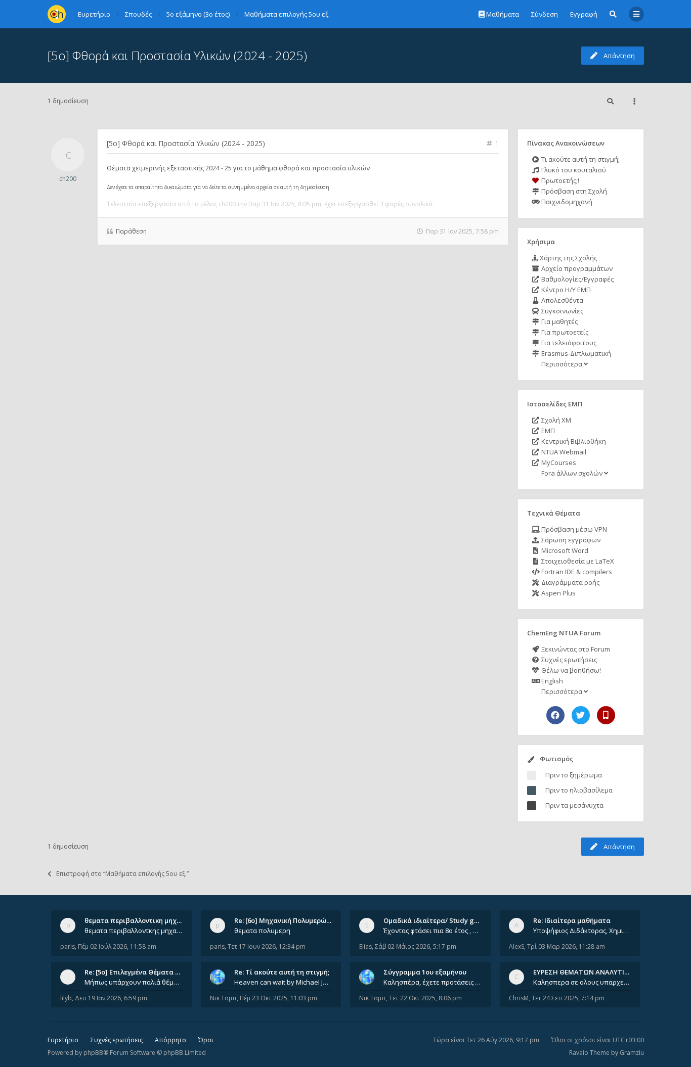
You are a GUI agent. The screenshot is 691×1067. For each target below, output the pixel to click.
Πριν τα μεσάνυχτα (574, 805)
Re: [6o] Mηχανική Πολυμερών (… (286, 920)
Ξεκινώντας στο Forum (575, 649)
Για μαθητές (559, 321)
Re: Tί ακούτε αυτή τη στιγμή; (281, 972)
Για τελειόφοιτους (568, 342)
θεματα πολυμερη (262, 930)
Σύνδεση (544, 14)
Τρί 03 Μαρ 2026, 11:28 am (566, 946)
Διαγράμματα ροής (569, 582)
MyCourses (558, 462)
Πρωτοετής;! (559, 180)
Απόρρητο (170, 1040)
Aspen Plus (558, 592)
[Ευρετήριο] (57, 14)
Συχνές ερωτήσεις (568, 659)
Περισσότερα (562, 363)
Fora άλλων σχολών (572, 473)
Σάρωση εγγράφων (570, 539)
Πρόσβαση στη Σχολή (573, 191)
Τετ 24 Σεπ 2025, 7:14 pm (568, 998)
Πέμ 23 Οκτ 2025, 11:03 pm (278, 998)
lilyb (66, 998)
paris (67, 946)
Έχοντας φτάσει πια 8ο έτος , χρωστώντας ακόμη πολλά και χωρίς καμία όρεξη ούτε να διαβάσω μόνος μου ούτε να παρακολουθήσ (432, 930)
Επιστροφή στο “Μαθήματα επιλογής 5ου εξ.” (122, 873)
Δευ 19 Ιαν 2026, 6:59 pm (111, 998)
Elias (365, 946)
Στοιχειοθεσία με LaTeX (577, 561)
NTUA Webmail (563, 451)
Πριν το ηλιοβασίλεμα (579, 790)
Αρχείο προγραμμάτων (576, 268)
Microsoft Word (564, 550)
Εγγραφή (583, 14)
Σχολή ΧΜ (555, 420)
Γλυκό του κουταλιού (573, 169)
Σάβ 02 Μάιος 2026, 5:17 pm (415, 946)
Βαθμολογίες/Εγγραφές (577, 279)
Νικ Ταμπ (223, 998)
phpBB (93, 1052)
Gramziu (632, 1052)
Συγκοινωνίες (561, 310)
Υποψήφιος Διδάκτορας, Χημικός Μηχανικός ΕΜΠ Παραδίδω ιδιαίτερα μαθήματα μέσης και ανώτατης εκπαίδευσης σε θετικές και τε (582, 930)
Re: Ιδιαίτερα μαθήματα (572, 920)
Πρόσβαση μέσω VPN (573, 529)
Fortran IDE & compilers (576, 571)
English (551, 680)
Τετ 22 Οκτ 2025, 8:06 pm (425, 998)
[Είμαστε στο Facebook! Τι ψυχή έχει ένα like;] (555, 715)
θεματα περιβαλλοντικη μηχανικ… (140, 920)
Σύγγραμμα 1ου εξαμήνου (424, 972)
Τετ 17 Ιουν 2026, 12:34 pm (267, 946)
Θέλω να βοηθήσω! (570, 670)
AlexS (516, 946)
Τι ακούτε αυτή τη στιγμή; (580, 159)
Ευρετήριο (63, 1040)
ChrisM (519, 998)
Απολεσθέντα (561, 300)
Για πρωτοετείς (564, 332)
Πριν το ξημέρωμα (573, 774)
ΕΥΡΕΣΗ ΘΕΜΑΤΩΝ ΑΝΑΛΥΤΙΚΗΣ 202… (594, 972)
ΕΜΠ (547, 430)
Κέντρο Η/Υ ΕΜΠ (565, 289)
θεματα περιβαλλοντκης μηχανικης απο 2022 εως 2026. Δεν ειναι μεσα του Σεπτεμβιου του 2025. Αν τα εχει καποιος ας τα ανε (133, 930)
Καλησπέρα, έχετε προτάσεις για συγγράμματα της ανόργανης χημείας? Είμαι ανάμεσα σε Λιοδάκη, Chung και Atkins (432, 982)
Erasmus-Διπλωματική (575, 353)
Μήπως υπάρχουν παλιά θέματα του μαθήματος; (133, 982)
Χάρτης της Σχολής (567, 257)
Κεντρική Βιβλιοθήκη (573, 441)
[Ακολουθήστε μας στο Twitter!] (581, 715)
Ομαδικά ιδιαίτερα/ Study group (436, 920)
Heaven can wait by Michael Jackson (283, 982)
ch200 (67, 178)
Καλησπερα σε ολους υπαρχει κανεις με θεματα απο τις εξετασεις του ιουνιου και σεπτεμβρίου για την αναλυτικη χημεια (582, 982)
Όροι (205, 1040)
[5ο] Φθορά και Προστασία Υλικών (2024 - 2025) (177, 55)
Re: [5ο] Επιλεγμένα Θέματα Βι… (135, 972)
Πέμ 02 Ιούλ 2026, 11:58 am (117, 946)
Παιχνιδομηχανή (566, 201)
